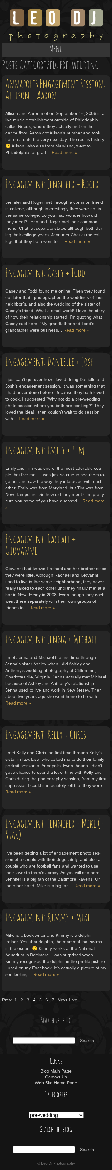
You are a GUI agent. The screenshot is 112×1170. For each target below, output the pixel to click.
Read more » (64, 152)
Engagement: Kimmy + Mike (48, 917)
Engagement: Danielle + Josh (49, 362)
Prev (7, 1000)
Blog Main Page (56, 1070)
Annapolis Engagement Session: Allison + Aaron (55, 90)
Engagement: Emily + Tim (44, 450)
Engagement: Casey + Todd (45, 273)
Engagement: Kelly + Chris (45, 735)
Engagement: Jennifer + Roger (52, 184)
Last (73, 1000)
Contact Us (56, 1076)
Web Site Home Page (56, 1082)
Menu (56, 49)
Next (62, 1000)
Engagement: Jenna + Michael (51, 640)
